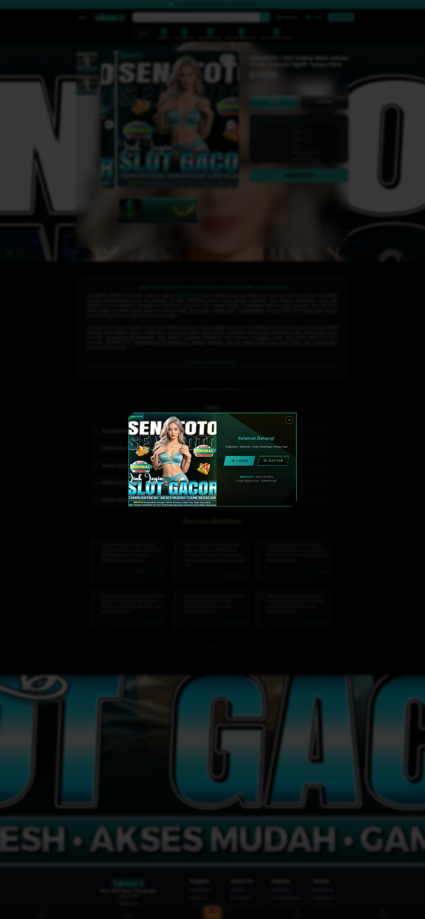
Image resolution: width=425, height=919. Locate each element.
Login (242, 460)
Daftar (276, 460)
